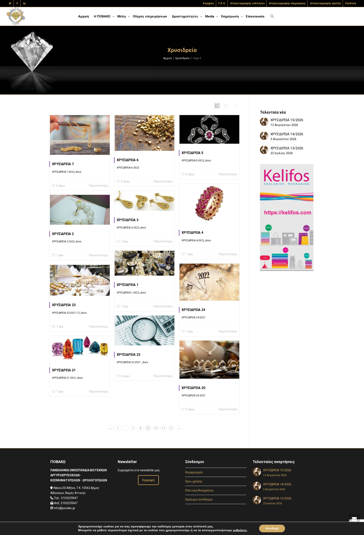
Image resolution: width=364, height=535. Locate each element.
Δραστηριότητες (185, 16)
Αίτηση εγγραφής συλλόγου (247, 3)
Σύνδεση (350, 3)
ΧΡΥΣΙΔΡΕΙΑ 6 (127, 160)
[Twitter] (10, 3)
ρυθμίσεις (240, 530)
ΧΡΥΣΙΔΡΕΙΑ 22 (128, 355)
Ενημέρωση (230, 16)
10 (156, 428)
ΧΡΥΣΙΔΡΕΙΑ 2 (63, 234)
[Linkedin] (24, 3)
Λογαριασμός (194, 472)
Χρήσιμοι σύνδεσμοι (199, 499)
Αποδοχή (272, 528)
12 (171, 428)
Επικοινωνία (255, 16)
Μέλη (122, 16)
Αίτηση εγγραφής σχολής (325, 3)
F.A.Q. (222, 3)
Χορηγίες (208, 3)
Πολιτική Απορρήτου (199, 490)
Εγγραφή (148, 480)
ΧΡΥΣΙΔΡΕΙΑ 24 (193, 310)
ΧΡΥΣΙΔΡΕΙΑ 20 (193, 388)
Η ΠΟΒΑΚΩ (102, 16)
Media (210, 16)
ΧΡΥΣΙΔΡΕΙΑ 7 (63, 164)
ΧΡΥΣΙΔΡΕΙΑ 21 (64, 370)
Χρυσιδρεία (182, 58)
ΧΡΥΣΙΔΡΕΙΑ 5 (192, 153)
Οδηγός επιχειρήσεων (150, 16)
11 (163, 428)
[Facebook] (17, 3)
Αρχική (83, 16)
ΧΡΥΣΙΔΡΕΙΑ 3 (127, 220)
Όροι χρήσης (194, 481)
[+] (80, 135)
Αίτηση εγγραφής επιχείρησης (287, 3)
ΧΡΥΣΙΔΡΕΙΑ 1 (127, 285)
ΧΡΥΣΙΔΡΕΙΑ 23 (64, 305)
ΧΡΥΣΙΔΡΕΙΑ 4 (192, 233)
